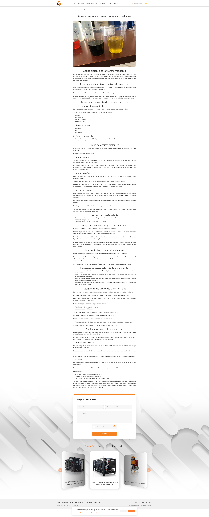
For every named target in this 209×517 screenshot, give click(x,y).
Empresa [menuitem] (109, 3)
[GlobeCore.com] (59, 3)
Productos (65, 502)
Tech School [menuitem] (102, 3)
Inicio (58, 502)
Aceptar (132, 511)
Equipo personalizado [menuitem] (91, 3)
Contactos (97, 502)
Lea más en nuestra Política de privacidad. (91, 513)
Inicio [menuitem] (75, 3)
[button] (149, 470)
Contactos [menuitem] (115, 3)
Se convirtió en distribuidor (76, 502)
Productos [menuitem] (81, 3)
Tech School (89, 502)
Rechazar (123, 511)
